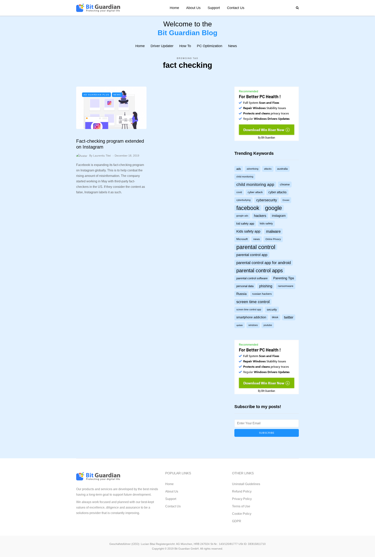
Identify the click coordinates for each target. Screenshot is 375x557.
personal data (245, 286)
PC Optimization (209, 46)
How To (185, 46)
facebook (247, 208)
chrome (285, 184)
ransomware (285, 286)
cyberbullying (243, 200)
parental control (255, 247)
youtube (267, 325)
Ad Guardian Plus (96, 95)
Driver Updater (162, 46)
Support (214, 8)
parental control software (252, 278)
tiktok (275, 317)
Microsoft (242, 239)
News (232, 46)
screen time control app (248, 309)
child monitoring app (255, 184)
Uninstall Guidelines (246, 484)
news (256, 239)
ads (238, 168)
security (272, 309)
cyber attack (255, 192)
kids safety (266, 223)
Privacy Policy (242, 499)
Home (174, 8)
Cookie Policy (241, 513)
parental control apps (259, 270)
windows (253, 325)
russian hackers (262, 293)
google (273, 208)
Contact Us (235, 8)
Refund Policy (242, 491)
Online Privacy (273, 239)
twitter (288, 317)
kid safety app (245, 223)
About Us (193, 8)
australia (282, 168)
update (239, 325)
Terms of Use (241, 506)
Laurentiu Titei (102, 155)
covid (239, 192)
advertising (252, 168)
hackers (260, 216)
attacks (267, 168)
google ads (242, 215)
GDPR (236, 521)
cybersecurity (266, 200)
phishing (265, 286)
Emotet (286, 200)
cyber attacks (277, 192)
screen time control (253, 302)
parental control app (251, 255)
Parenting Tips (283, 278)
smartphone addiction (251, 317)
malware (273, 231)
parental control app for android (263, 263)
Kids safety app (248, 231)
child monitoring (244, 176)
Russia (241, 294)
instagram (279, 215)
